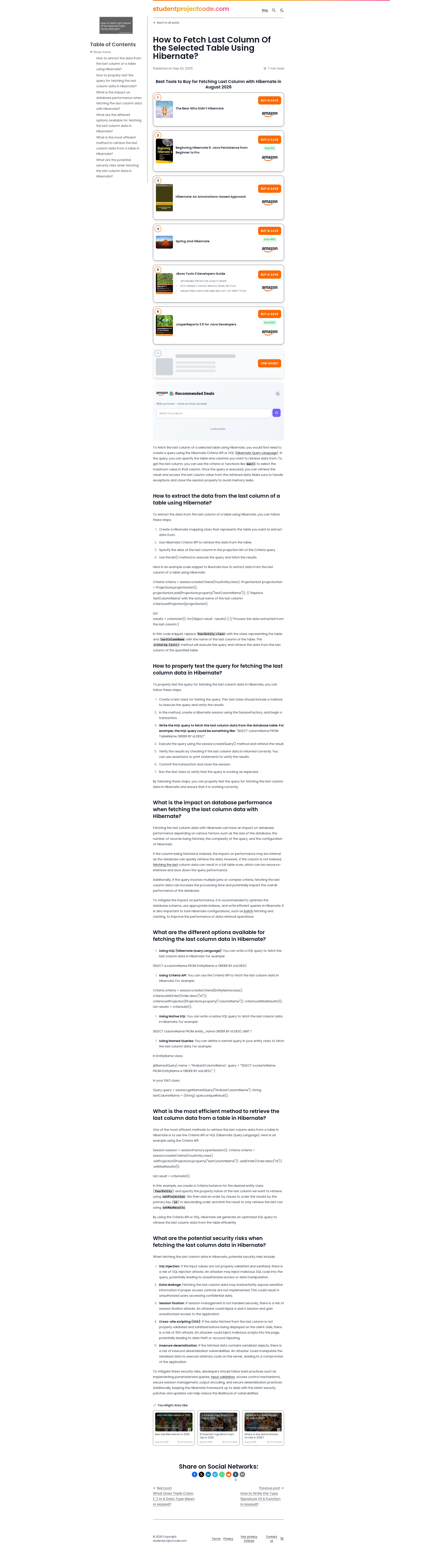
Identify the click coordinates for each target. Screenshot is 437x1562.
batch (248, 911)
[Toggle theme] (278, 393)
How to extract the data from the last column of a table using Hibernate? (118, 63)
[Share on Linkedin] (208, 1474)
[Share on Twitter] (201, 1474)
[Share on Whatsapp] (222, 1474)
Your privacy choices (249, 1539)
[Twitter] (282, 1539)
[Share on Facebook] (194, 1474)
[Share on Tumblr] (235, 1474)
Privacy (228, 1539)
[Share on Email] (242, 1474)
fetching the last (165, 865)
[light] (282, 10)
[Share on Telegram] (215, 1474)
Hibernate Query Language (256, 453)
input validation (223, 1377)
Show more (102, 52)
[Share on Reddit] (228, 1474)
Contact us (271, 1539)
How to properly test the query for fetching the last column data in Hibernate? (116, 80)
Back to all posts (168, 23)
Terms (216, 1539)
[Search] (274, 10)
